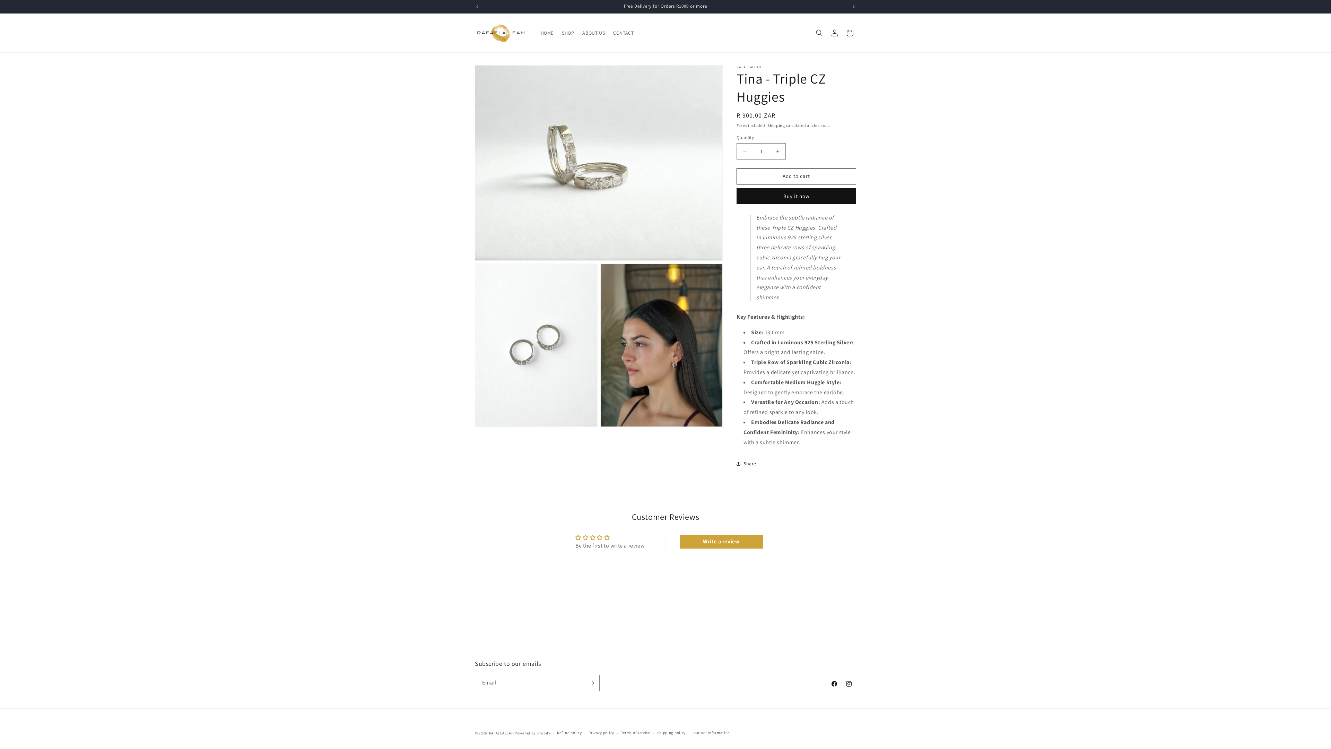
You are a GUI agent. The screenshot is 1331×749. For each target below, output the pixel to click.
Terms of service (635, 732)
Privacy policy (601, 732)
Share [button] (749, 463)
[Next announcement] (853, 6)
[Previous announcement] (477, 6)
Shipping (776, 125)
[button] (819, 33)
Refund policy (569, 732)
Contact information (711, 732)
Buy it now (796, 196)
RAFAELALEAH (501, 733)
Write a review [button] (721, 541)
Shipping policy (671, 732)
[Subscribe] (591, 683)
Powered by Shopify (532, 733)
